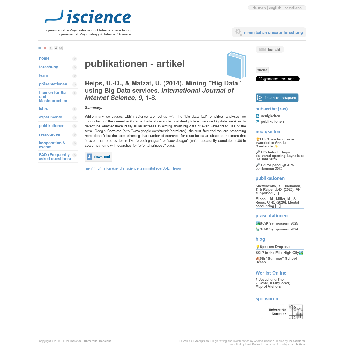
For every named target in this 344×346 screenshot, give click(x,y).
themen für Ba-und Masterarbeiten (53, 96)
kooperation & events (52, 145)
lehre (43, 108)
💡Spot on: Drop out (273, 246)
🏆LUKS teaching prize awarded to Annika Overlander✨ (275, 142)
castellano (293, 8)
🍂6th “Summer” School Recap (276, 260)
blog (260, 239)
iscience (76, 341)
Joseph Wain (296, 344)
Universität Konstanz (97, 341)
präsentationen (53, 84)
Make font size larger (61, 48)
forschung (48, 67)
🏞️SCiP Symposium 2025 (277, 223)
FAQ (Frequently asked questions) (55, 156)
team (43, 75)
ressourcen (49, 134)
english (275, 8)
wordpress (202, 341)
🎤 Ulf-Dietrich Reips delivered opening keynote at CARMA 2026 (280, 155)
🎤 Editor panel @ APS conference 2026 (275, 166)
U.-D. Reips (171, 168)
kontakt (274, 49)
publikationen (51, 125)
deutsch (259, 8)
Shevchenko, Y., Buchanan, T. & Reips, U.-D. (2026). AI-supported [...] (278, 189)
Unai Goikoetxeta (256, 344)
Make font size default (56, 48)
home (44, 58)
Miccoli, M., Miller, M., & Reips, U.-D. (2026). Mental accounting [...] (277, 202)
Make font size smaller (51, 48)
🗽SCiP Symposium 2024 (277, 229)
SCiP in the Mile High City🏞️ (279, 252)
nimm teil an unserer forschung (273, 32)
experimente (50, 117)
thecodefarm (297, 341)
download (102, 156)
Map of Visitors (268, 286)
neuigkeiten (270, 115)
